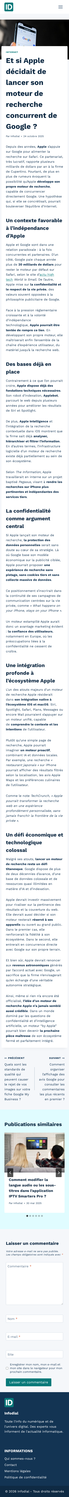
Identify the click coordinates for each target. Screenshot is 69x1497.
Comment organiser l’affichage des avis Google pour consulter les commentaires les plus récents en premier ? (52, 1079)
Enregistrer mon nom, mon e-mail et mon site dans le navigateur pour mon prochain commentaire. (36, 1368)
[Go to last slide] (10, 1172)
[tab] (27, 1216)
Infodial (15, 136)
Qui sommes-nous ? (19, 1458)
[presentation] (34, 1153)
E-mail (14, 1336)
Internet (12, 52)
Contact (10, 1465)
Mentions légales (17, 1471)
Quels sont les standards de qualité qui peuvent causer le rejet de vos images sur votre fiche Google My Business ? (17, 1079)
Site (11, 1354)
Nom (12, 1319)
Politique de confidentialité (25, 1477)
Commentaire (19, 1266)
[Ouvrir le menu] (60, 6)
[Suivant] (59, 1172)
